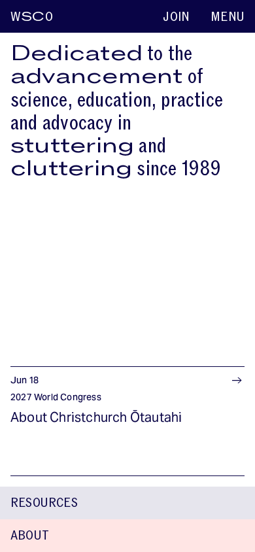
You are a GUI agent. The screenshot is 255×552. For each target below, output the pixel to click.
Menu (228, 17)
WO (31, 17)
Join (176, 17)
